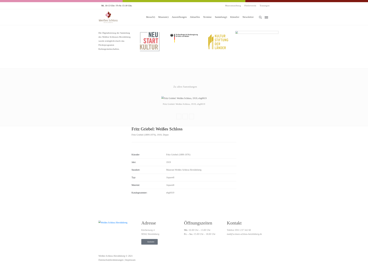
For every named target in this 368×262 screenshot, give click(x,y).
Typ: (134, 177)
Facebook (183, 93)
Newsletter (248, 17)
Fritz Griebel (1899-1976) (144, 135)
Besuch (150, 17)
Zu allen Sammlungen (185, 86)
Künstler (234, 17)
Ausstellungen (179, 17)
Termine (207, 17)
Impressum (130, 260)
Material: (136, 185)
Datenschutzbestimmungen (111, 260)
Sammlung (220, 17)
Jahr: (134, 162)
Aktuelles (195, 17)
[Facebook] (101, 247)
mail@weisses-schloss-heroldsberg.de (244, 234)
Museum (162, 17)
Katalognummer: (139, 192)
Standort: (136, 170)
